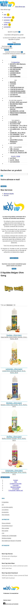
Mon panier (5, 530)
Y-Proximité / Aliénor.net (15, 490)
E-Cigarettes (5, 502)
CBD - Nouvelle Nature (17, 151)
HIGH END (13, 106)
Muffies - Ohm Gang (14, 436)
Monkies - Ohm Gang (14, 403)
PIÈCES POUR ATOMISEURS (18, 113)
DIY (3, 504)
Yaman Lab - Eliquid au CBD (18, 152)
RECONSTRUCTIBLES (16, 104)
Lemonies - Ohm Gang (14, 369)
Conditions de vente (15, 483)
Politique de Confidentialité (9, 535)
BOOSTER (13, 82)
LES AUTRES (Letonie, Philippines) (16, 140)
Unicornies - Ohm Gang (14, 470)
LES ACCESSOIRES (15, 76)
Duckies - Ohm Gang (14, 335)
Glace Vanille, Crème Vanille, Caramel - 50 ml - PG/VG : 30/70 (14, 338)
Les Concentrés (15, 162)
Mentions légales (9, 193)
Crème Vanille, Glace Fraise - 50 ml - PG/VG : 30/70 (14, 473)
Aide (15, 482)
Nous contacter (6, 523)
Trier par (3, 305)
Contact (15, 480)
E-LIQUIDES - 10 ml (15, 122)
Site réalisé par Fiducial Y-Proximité (11, 540)
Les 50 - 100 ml (14, 160)
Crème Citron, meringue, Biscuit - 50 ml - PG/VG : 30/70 (14, 371)
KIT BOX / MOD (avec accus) (18, 102)
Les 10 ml (13, 158)
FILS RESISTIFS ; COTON (17, 111)
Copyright (16, 485)
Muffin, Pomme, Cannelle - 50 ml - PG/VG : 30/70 (14, 439)
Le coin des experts (7, 507)
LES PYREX (13, 75)
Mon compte (5, 528)
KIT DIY (12, 86)
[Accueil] (11, 590)
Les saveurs (5, 509)
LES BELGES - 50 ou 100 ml (17, 133)
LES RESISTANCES (15, 73)
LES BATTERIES (14, 71)
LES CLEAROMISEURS (16, 67)
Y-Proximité (15, 489)
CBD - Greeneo (14, 149)
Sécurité (6, 195)
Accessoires (5, 512)
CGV (3, 533)
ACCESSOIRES (14, 114)
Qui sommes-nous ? (7, 525)
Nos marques (5, 514)
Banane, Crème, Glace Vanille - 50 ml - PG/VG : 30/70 (14, 405)
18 (3, 2)
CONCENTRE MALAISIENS (17, 91)
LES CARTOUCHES (15, 69)
